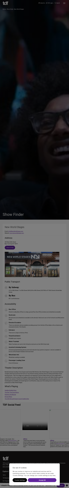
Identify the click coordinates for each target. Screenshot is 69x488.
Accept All (42, 480)
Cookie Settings (20, 480)
